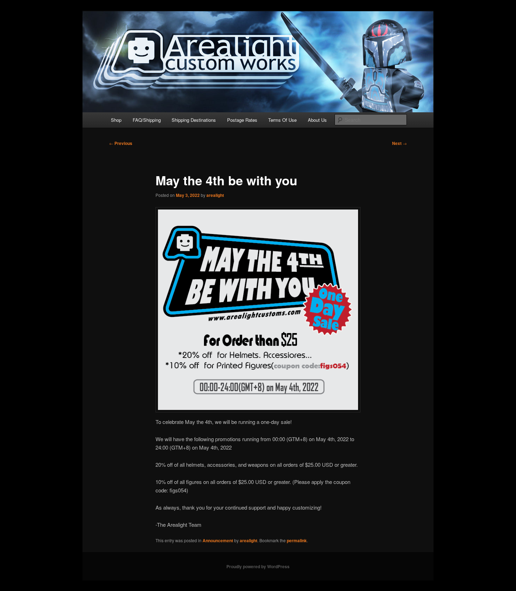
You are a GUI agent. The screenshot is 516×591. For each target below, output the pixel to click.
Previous (120, 143)
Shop (116, 120)
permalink (297, 540)
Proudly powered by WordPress (258, 566)
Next (399, 143)
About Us (317, 120)
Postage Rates (242, 120)
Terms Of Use (282, 120)
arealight (215, 195)
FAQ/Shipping (147, 120)
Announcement (218, 540)
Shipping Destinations (194, 120)
